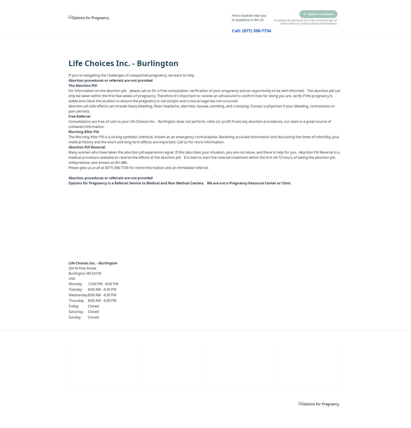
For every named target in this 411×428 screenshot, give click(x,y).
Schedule (171, 378)
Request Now (240, 378)
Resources (251, 43)
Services (142, 43)
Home (106, 43)
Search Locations (320, 14)
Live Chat (101, 378)
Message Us (309, 378)
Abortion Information (196, 43)
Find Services (297, 43)
